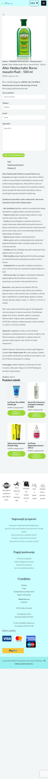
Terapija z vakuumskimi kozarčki (24, 538)
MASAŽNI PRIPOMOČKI (19, 61)
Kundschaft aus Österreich (24, 592)
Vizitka (24, 585)
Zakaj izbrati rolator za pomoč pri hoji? (24, 541)
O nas (24, 588)
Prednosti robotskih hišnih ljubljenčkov (24, 525)
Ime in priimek (8, 93)
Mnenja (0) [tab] (11, 168)
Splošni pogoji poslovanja (24, 562)
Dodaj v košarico (16, 413)
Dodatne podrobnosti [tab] (15, 165)
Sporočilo (6, 124)
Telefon (5, 103)
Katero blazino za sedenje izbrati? (24, 535)
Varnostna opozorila (24, 565)
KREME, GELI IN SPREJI (30, 82)
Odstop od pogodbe (24, 559)
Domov (5, 61)
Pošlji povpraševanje (13, 155)
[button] (3, 15)
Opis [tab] (9, 162)
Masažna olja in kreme (10, 85)
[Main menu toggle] (43, 3)
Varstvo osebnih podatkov (24, 568)
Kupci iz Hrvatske (24, 595)
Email (5, 113)
